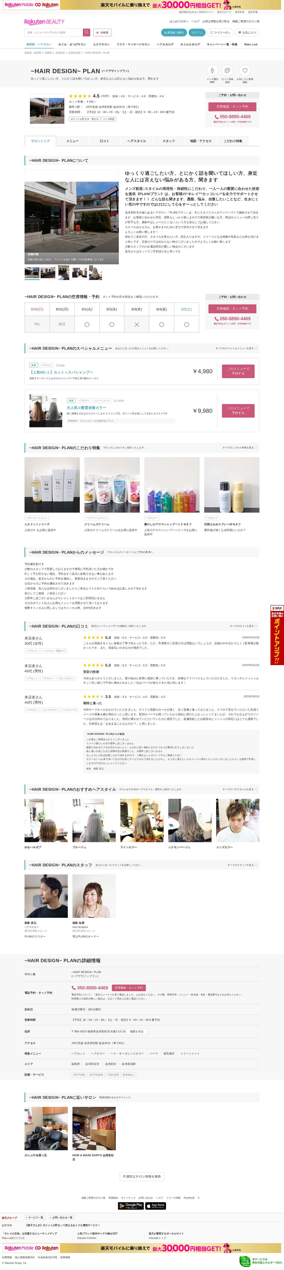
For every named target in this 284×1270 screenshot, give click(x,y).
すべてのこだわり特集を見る (238, 447)
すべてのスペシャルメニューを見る (235, 348)
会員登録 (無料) (174, 32)
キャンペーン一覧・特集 (222, 44)
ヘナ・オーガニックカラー (127, 1053)
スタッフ (169, 141)
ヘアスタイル (137, 141)
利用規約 (113, 1197)
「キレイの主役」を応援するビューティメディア (29, 1233)
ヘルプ (195, 21)
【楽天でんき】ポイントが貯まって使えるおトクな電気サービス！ (62, 1225)
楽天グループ (224, 12)
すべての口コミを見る (242, 626)
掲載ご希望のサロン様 (245, 21)
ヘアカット (78, 1053)
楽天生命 (239, 12)
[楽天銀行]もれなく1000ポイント (196, 12)
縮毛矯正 (169, 1053)
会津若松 (60, 52)
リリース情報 (173, 1197)
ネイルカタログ (190, 44)
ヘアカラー (98, 1053)
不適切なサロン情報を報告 (142, 1176)
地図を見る (137, 1031)
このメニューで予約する (238, 371)
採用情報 (65, 1257)
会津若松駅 (74, 52)
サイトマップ (128, 1197)
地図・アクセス (201, 141)
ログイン (197, 32)
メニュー (72, 141)
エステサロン (101, 44)
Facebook (189, 1197)
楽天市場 (253, 12)
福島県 (48, 52)
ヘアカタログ (165, 44)
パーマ (154, 1053)
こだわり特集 (233, 141)
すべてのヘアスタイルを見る (238, 789)
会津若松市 (92, 1063)
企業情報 (7, 1257)
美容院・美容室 (33, 52)
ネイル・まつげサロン (72, 44)
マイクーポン (222, 32)
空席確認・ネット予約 (232, 106)
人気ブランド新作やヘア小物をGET (97, 1233)
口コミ (104, 141)
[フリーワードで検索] (86, 32)
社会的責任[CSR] (47, 1257)
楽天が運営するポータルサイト (166, 1233)
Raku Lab (251, 44)
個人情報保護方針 (25, 1257)
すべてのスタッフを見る (241, 865)
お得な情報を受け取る (216, 21)
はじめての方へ (179, 21)
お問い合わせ (146, 1197)
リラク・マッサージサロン (133, 44)
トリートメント (190, 1053)
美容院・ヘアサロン (39, 44)
